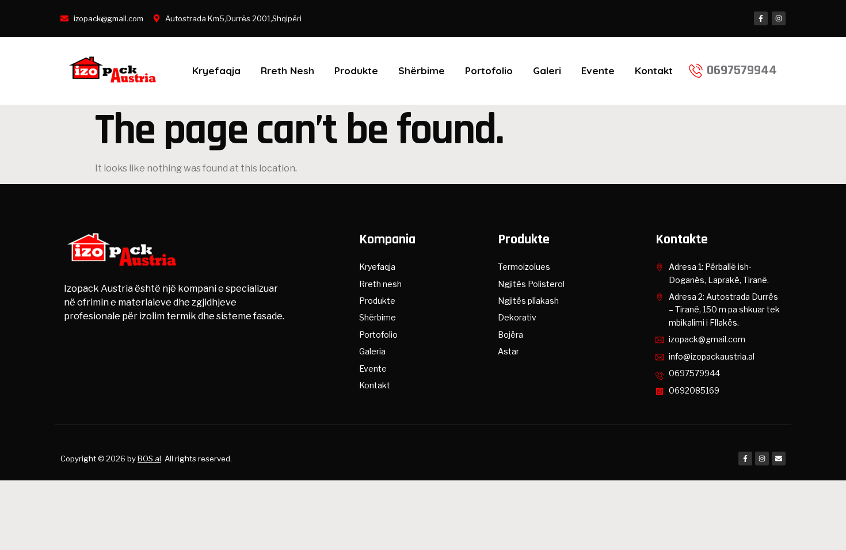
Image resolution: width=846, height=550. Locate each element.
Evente (598, 70)
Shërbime (421, 70)
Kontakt (654, 70)
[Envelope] (779, 458)
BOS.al (149, 458)
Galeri (547, 70)
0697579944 (742, 70)
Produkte (356, 70)
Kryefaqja (216, 70)
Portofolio (489, 70)
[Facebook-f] (761, 18)
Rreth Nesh (287, 70)
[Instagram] (779, 18)
